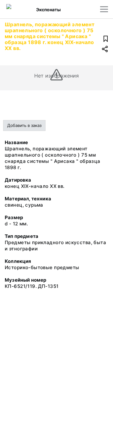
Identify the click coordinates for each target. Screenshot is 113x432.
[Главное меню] (104, 9)
